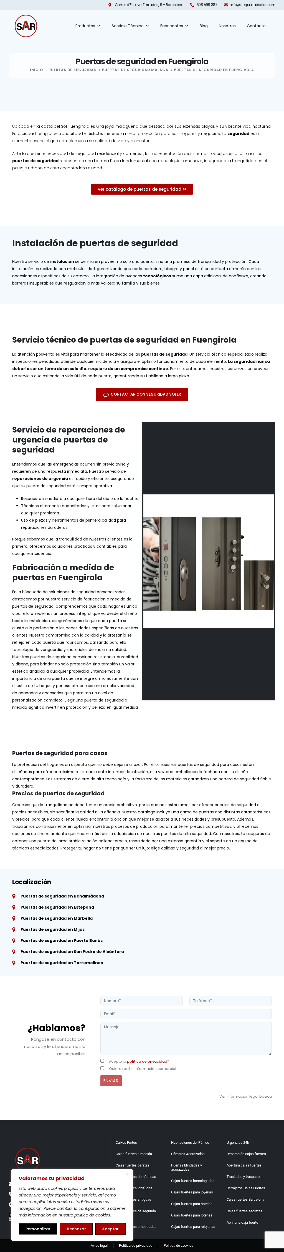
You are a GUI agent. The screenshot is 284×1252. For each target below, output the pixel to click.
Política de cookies (178, 1245)
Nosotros (227, 26)
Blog (204, 26)
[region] (72, 1205)
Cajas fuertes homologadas (192, 1181)
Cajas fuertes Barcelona (245, 1199)
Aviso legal (99, 1245)
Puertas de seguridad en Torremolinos (62, 963)
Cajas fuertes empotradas (136, 1227)
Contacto (256, 26)
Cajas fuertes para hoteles (191, 1204)
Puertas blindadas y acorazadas (186, 1167)
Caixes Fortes (126, 1142)
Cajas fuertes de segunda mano (136, 1213)
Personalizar (38, 1229)
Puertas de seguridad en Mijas (53, 929)
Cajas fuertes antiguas (133, 1199)
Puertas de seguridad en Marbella (57, 918)
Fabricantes (171, 26)
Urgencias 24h (238, 1142)
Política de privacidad (135, 1245)
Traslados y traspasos (244, 1177)
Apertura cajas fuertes (244, 1165)
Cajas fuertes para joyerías (192, 1192)
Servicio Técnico (128, 26)
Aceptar (110, 1229)
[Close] (127, 1174)
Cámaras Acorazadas (188, 1154)
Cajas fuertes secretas (244, 1211)
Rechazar (76, 1229)
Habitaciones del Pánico (190, 1142)
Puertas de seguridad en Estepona (57, 907)
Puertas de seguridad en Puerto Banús (62, 940)
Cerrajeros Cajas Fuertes (246, 1188)
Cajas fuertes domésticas (136, 1177)
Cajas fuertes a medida (134, 1154)
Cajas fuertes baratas (132, 1165)
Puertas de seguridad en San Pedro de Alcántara (72, 951)
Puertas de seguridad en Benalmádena (62, 896)
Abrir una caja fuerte (242, 1222)
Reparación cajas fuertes (246, 1154)
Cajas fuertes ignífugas (134, 1188)
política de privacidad (147, 1061)
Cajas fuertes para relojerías (193, 1227)
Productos (85, 26)
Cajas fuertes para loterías (191, 1215)
